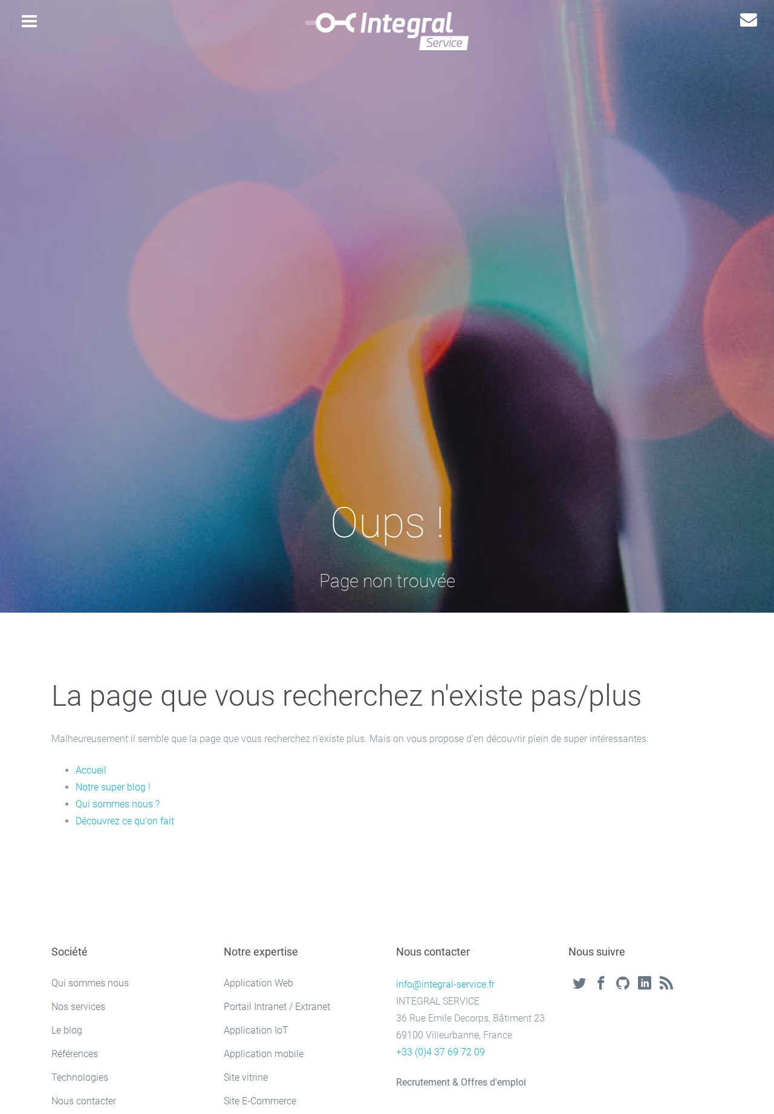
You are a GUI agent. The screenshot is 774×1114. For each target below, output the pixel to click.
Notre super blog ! (113, 787)
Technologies (79, 1077)
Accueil (91, 770)
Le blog (66, 1030)
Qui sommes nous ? (118, 804)
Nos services (78, 1006)
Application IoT (256, 1030)
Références (74, 1054)
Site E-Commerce (260, 1101)
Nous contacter (83, 1101)
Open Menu (29, 24)
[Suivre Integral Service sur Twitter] (579, 984)
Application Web (258, 983)
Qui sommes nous (90, 983)
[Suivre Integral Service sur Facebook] (601, 984)
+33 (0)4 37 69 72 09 (440, 1052)
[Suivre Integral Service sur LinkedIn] (644, 984)
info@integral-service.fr (445, 984)
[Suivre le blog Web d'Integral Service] (666, 984)
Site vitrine (246, 1077)
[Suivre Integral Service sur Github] (623, 984)
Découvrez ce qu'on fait (125, 821)
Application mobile (264, 1054)
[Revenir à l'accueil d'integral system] (387, 31)
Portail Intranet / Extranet (277, 1006)
